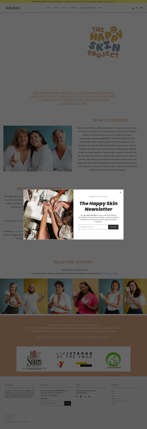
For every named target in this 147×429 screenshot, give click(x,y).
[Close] (121, 193)
